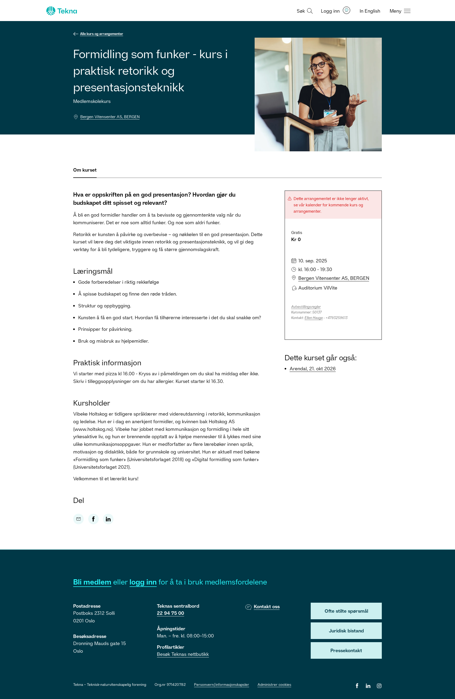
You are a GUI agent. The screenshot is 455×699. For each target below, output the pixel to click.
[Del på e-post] (78, 519)
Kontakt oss (267, 606)
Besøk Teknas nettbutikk (183, 654)
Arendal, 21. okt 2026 (313, 368)
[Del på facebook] (93, 519)
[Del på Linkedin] (108, 519)
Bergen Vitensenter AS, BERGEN (110, 116)
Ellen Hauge (314, 318)
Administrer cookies (274, 684)
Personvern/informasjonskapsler (221, 684)
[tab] (85, 172)
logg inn (143, 581)
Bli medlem (92, 581)
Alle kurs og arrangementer (101, 34)
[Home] (61, 10)
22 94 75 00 (170, 613)
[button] (304, 10)
